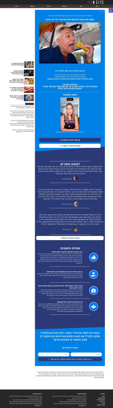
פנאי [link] (81, 6)
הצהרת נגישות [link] (101, 405)
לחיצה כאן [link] (18, 131)
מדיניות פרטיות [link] (101, 400)
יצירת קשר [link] (102, 401)
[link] (111, 10)
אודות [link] (103, 403)
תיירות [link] (48, 6)
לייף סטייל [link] (64, 6)
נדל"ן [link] (16, 6)
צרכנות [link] (32, 6)
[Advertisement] (21, 35)
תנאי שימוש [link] (102, 398)
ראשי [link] (97, 6)
